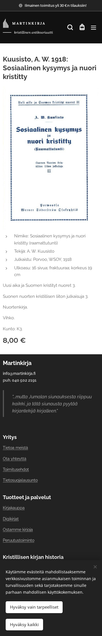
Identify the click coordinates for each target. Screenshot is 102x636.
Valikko (93, 27)
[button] (70, 27)
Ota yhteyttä (14, 458)
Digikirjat (11, 519)
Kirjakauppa (14, 508)
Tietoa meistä (15, 447)
